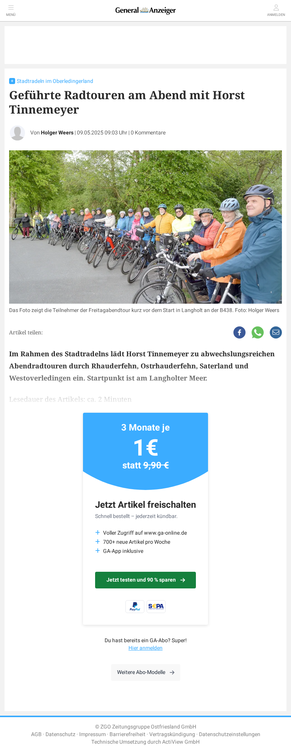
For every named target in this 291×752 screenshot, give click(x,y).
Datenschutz (60, 734)
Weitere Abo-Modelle (141, 672)
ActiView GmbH (181, 742)
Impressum (92, 734)
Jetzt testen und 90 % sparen (141, 580)
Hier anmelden (145, 648)
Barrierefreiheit (128, 734)
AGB (36, 734)
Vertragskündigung (172, 734)
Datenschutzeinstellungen (229, 734)
